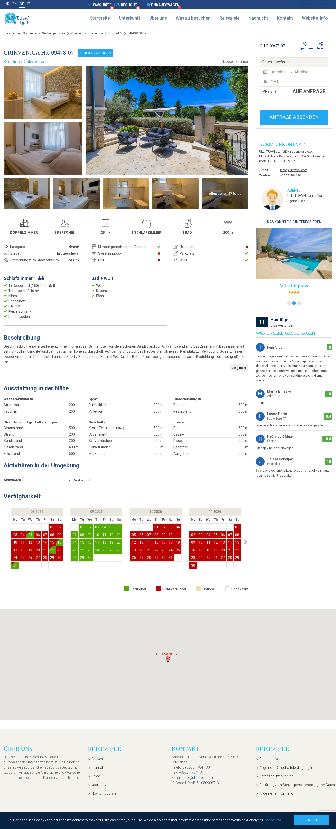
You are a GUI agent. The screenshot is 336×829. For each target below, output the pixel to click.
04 (23, 535)
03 (15, 535)
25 (23, 558)
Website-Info (315, 18)
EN (15, 4)
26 (30, 558)
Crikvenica (95, 33)
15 (52, 542)
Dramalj (98, 768)
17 (15, 550)
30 (59, 558)
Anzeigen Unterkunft (316, 3)
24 (15, 558)
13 (38, 542)
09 (59, 535)
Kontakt (285, 18)
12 (30, 542)
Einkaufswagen (165, 6)
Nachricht (258, 18)
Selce (96, 776)
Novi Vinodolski (104, 793)
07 (45, 535)
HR (7, 4)
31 (15, 565)
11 (23, 542)
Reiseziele (229, 18)
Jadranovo (100, 785)
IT (28, 4)
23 (59, 550)
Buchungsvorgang (274, 759)
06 (38, 535)
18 (23, 550)
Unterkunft (129, 18)
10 (15, 542)
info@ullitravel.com (293, 170)
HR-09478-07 (137, 33)
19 (30, 550)
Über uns (158, 18)
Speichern (306, 48)
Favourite (103, 6)
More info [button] (273, 820)
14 (45, 542)
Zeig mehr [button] (239, 368)
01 (52, 527)
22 (52, 550)
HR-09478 (115, 33)
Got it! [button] (311, 820)
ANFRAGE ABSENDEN (294, 117)
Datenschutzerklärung (276, 776)
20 (38, 550)
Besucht (130, 6)
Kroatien (77, 33)
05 (30, 535)
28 (45, 558)
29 (52, 558)
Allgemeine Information (277, 793)
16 (59, 542)
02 (59, 527)
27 (38, 558)
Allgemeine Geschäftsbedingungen (286, 768)
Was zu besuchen (193, 18)
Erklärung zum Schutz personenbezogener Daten (296, 785)
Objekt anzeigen (95, 53)
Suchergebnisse (53, 33)
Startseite (100, 18)
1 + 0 (275, 81)
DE (22, 4)
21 (45, 550)
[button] (246, 542)
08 (52, 535)
